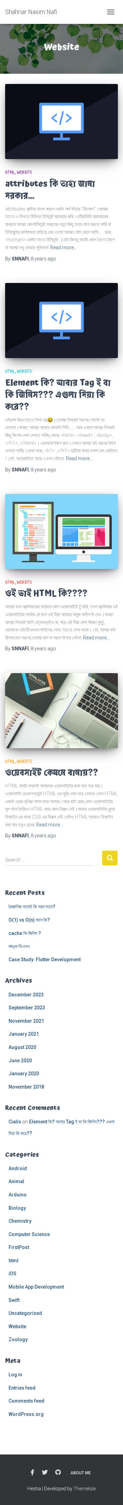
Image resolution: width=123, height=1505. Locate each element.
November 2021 (26, 1021)
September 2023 (27, 1007)
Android (18, 1168)
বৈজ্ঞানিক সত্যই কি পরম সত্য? (32, 906)
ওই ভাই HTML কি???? (46, 593)
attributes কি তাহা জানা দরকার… (50, 190)
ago (43, 258)
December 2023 (26, 994)
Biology (17, 1208)
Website (24, 172)
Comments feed (26, 1401)
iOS (12, 1273)
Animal (16, 1181)
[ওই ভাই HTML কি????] (61, 531)
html (10, 172)
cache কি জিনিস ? (25, 933)
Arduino (18, 1194)
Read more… (63, 247)
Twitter (45, 1472)
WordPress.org (26, 1414)
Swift (14, 1300)
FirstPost (19, 1247)
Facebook (32, 1472)
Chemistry (20, 1221)
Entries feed (22, 1388)
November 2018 (26, 1087)
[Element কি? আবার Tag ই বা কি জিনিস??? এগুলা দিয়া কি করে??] (61, 320)
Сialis (15, 1121)
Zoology (18, 1339)
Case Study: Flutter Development (45, 959)
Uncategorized (25, 1313)
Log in (15, 1374)
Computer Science (29, 1234)
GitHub (58, 1472)
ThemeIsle (84, 1488)
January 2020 (24, 1073)
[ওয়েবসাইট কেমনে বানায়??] (61, 710)
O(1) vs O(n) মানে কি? (30, 920)
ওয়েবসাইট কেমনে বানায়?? (51, 773)
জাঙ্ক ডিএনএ (19, 946)
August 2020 (22, 1047)
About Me (80, 1473)
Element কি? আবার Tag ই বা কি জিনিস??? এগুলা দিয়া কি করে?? (58, 395)
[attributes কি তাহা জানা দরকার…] (61, 121)
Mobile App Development (36, 1287)
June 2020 (20, 1060)
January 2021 (24, 1034)
